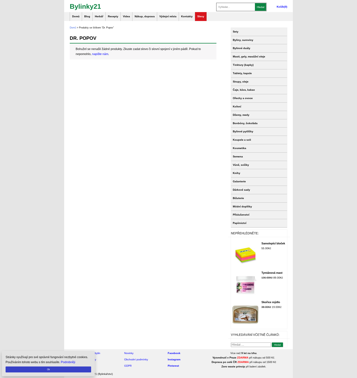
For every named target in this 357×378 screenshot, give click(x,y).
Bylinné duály (241, 48)
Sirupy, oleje (240, 81)
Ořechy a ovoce (243, 98)
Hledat (260, 7)
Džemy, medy (241, 114)
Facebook (174, 353)
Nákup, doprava (145, 16)
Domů (76, 16)
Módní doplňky (242, 206)
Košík (280, 6)
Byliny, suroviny (243, 39)
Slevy (200, 16)
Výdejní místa (167, 16)
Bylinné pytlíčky (243, 131)
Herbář (99, 16)
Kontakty (187, 16)
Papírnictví (239, 223)
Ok (48, 369)
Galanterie (239, 181)
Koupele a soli (242, 139)
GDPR (128, 365)
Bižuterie (238, 198)
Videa (126, 16)
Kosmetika (239, 148)
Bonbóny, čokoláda (245, 123)
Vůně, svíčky (241, 164)
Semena (238, 156)
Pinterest (173, 365)
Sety (235, 31)
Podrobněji (68, 362)
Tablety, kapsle (242, 73)
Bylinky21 (85, 6)
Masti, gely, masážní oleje (249, 56)
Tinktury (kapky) (243, 64)
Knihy (236, 173)
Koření (237, 106)
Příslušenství (241, 214)
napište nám (100, 54)
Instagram (174, 359)
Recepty (113, 16)
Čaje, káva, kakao (244, 89)
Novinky (129, 353)
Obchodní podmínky (136, 359)
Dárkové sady (241, 189)
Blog (87, 16)
